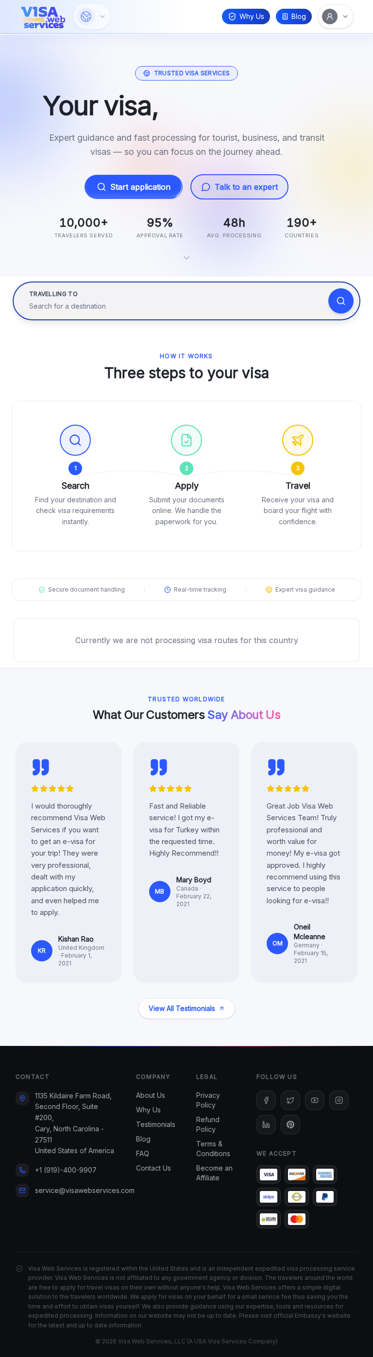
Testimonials (155, 1124)
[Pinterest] (290, 1124)
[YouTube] (314, 1100)
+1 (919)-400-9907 (66, 1170)
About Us (150, 1095)
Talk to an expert (246, 187)
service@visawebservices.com (85, 1190)
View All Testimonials (182, 1008)
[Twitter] (290, 1100)
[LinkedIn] (266, 1124)
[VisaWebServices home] (43, 16)
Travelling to (53, 294)
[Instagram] (339, 1100)
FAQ (142, 1153)
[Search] (341, 301)
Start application (140, 187)
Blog (298, 16)
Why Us (251, 16)
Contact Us (153, 1168)
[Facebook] (266, 1100)
